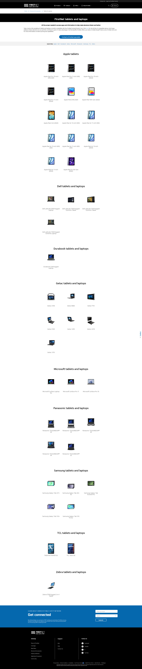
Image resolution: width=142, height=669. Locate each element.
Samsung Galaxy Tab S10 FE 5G (71, 517)
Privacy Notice (56, 662)
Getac (68, 44)
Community (34, 658)
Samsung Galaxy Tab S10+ (51, 516)
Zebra (93, 44)
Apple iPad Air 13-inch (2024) (91, 147)
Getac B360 (71, 305)
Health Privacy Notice (89, 662)
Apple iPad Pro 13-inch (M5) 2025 (51, 77)
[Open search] (109, 5)
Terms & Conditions (63, 662)
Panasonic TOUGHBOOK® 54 (51, 454)
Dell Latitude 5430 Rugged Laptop (51, 209)
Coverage (33, 645)
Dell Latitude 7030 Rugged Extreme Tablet (71, 209)
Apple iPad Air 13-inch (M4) (71, 123)
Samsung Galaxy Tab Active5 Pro (91, 493)
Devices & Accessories (36, 651)
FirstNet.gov (103, 662)
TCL (90, 44)
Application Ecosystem (36, 656)
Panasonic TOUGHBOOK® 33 (71, 431)
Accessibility (71, 662)
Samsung (85, 44)
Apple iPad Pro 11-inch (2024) (51, 100)
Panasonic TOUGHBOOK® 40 (91, 431)
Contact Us (102, 1)
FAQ (59, 643)
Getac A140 (51, 305)
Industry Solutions (35, 653)
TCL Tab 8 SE (71, 555)
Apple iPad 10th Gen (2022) (91, 99)
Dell (59, 44)
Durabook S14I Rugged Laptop (51, 267)
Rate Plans (33, 648)
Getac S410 (71, 329)
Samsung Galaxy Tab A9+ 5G (70, 493)
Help (59, 646)
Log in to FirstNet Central (112, 1)
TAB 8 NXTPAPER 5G (51, 555)
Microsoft (73, 44)
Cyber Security (97, 662)
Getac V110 (51, 352)
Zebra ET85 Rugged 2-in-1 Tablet (51, 595)
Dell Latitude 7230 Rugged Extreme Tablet (91, 209)
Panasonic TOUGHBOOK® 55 (71, 454)
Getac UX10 (91, 329)
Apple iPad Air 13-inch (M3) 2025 (51, 147)
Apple (55, 44)
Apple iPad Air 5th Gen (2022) (71, 170)
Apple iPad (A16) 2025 (71, 99)
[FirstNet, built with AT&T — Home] (31, 5)
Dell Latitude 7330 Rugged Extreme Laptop (51, 232)
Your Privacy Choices (78, 662)
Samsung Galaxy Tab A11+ (51, 493)
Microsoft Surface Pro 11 (71, 391)
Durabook (63, 44)
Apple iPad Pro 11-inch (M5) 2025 (71, 77)
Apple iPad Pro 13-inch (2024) (91, 77)
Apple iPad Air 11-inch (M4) (91, 123)
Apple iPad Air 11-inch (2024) (51, 170)
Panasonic (79, 44)
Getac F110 (91, 305)
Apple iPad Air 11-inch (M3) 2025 (71, 147)
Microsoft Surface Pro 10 (91, 391)
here (87, 28)
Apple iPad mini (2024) (51, 123)
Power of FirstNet (35, 643)
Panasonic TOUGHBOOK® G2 (51, 431)
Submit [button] (101, 620)
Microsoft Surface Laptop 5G (51, 392)
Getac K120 (51, 329)
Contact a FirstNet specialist (71, 37)
